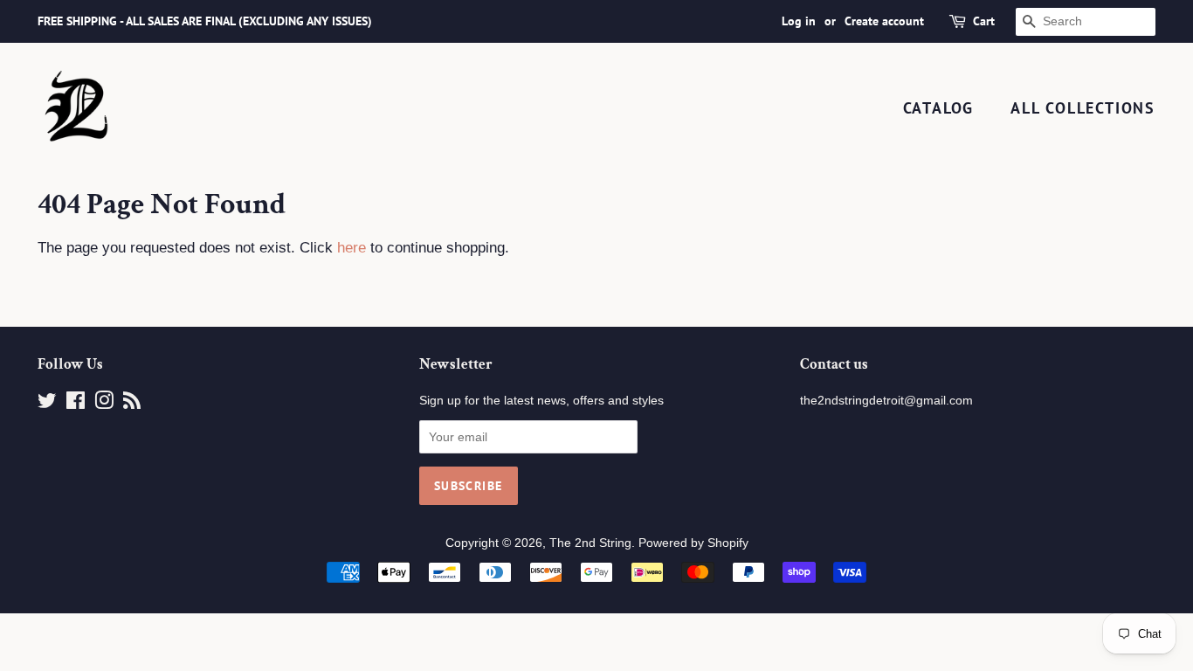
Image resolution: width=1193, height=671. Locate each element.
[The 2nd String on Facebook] (76, 404)
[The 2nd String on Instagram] (104, 404)
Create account (884, 21)
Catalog (939, 108)
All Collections (1082, 108)
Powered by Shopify (693, 543)
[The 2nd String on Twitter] (47, 404)
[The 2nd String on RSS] (131, 404)
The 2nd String (590, 543)
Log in (799, 21)
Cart (984, 21)
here (351, 247)
